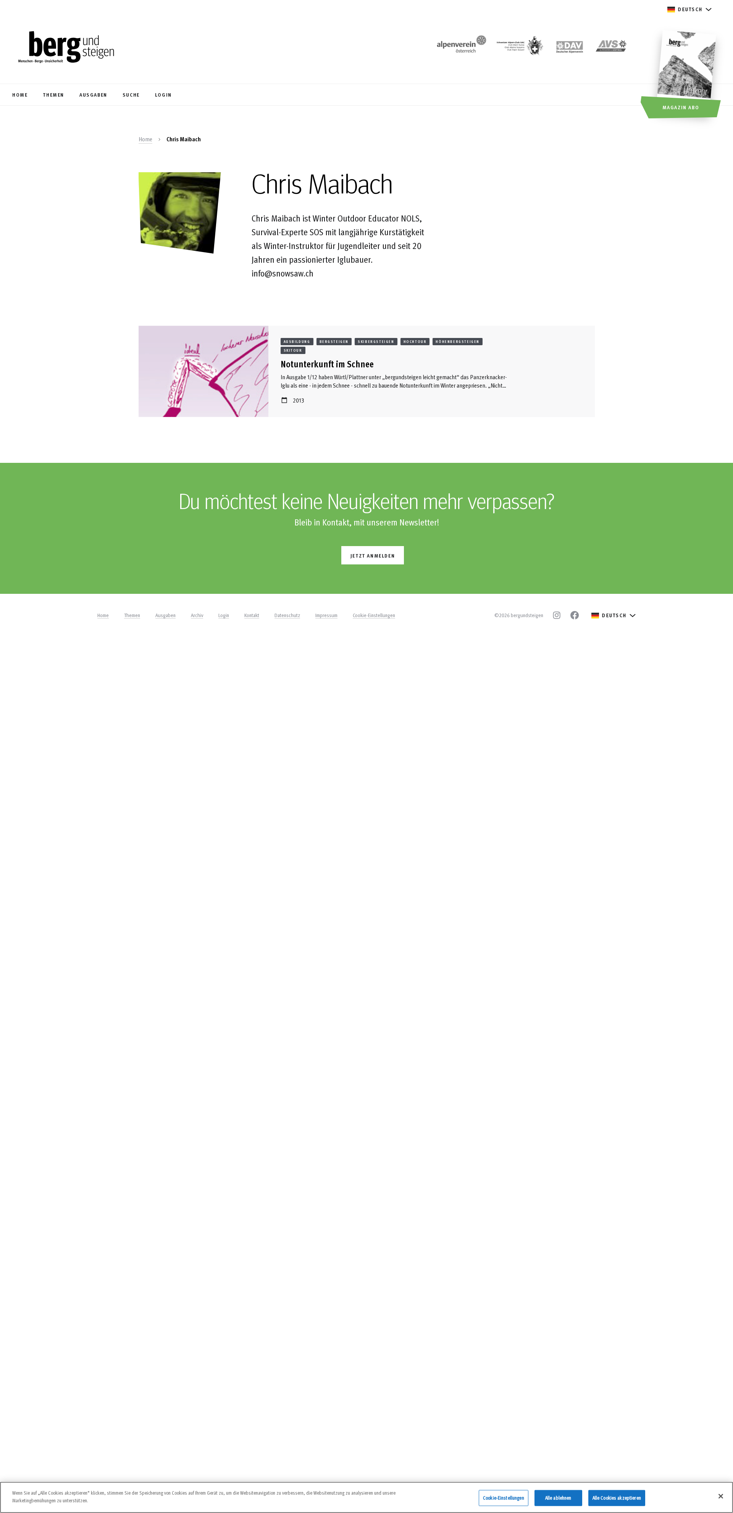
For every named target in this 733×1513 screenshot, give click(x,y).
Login (223, 615)
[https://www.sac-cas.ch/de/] (519, 48)
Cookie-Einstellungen (374, 615)
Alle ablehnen (558, 1498)
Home (145, 139)
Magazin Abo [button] (680, 107)
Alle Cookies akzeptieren (617, 1498)
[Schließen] (720, 1496)
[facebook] (574, 615)
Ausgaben (165, 615)
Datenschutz (287, 615)
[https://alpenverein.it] (611, 48)
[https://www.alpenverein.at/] (460, 48)
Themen (132, 615)
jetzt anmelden (372, 555)
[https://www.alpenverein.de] (569, 48)
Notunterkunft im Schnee (327, 363)
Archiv (197, 615)
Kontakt (251, 615)
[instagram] (556, 615)
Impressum (326, 615)
